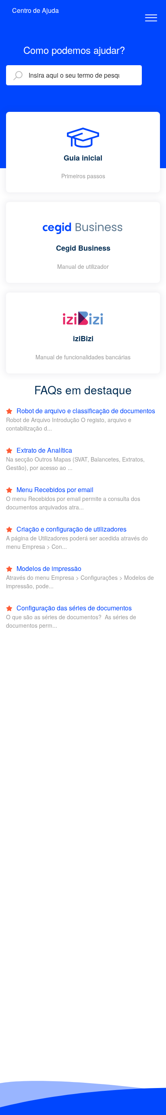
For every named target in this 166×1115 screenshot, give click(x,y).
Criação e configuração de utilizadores (71, 529)
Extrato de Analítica (43, 450)
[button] (151, 16)
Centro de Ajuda (35, 10)
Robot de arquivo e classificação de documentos (85, 410)
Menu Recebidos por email (54, 489)
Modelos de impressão (48, 568)
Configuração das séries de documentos (73, 607)
